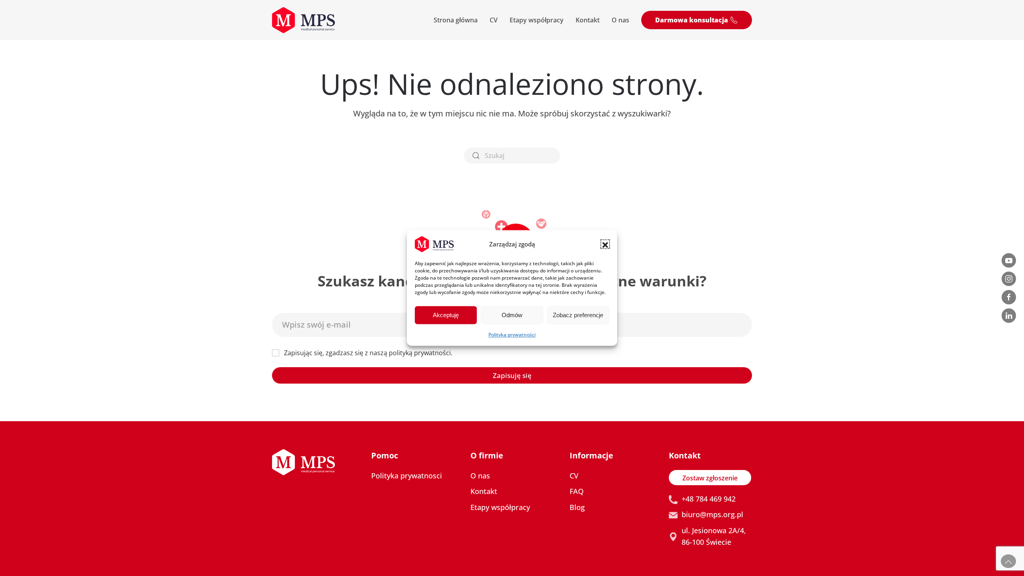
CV (494, 20)
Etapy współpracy (537, 20)
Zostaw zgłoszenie (710, 478)
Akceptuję (446, 315)
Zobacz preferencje (578, 315)
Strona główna (456, 20)
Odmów (512, 315)
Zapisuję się (512, 375)
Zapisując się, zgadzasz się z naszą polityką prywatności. (368, 353)
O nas (620, 20)
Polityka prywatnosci (406, 475)
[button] (605, 244)
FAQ (577, 491)
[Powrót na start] (303, 20)
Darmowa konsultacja (691, 20)
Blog (577, 507)
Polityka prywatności (512, 334)
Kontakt (588, 20)
